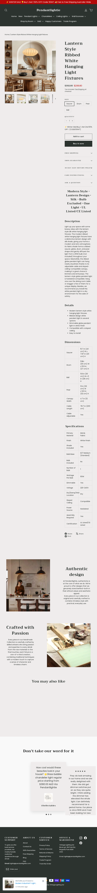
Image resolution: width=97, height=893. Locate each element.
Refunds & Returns (46, 853)
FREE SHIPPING (71, 153)
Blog (24, 858)
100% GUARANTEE (73, 160)
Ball (67, 110)
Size (67, 100)
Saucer (69, 104)
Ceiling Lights (62, 16)
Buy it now (78, 143)
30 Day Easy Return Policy (78, 168)
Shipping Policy (45, 856)
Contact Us (27, 846)
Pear (88, 104)
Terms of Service (45, 849)
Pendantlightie (48, 10)
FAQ (24, 861)
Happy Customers (53, 21)
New (20, 16)
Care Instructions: (74, 175)
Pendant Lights (31, 16)
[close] (43, 881)
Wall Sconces (78, 16)
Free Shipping (79, 89)
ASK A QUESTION (72, 183)
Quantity (69, 117)
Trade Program (70, 21)
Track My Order (45, 864)
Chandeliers (47, 16)
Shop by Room (27, 21)
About (25, 843)
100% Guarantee (29, 850)
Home (14, 16)
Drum (79, 104)
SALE (39, 21)
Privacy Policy (44, 845)
